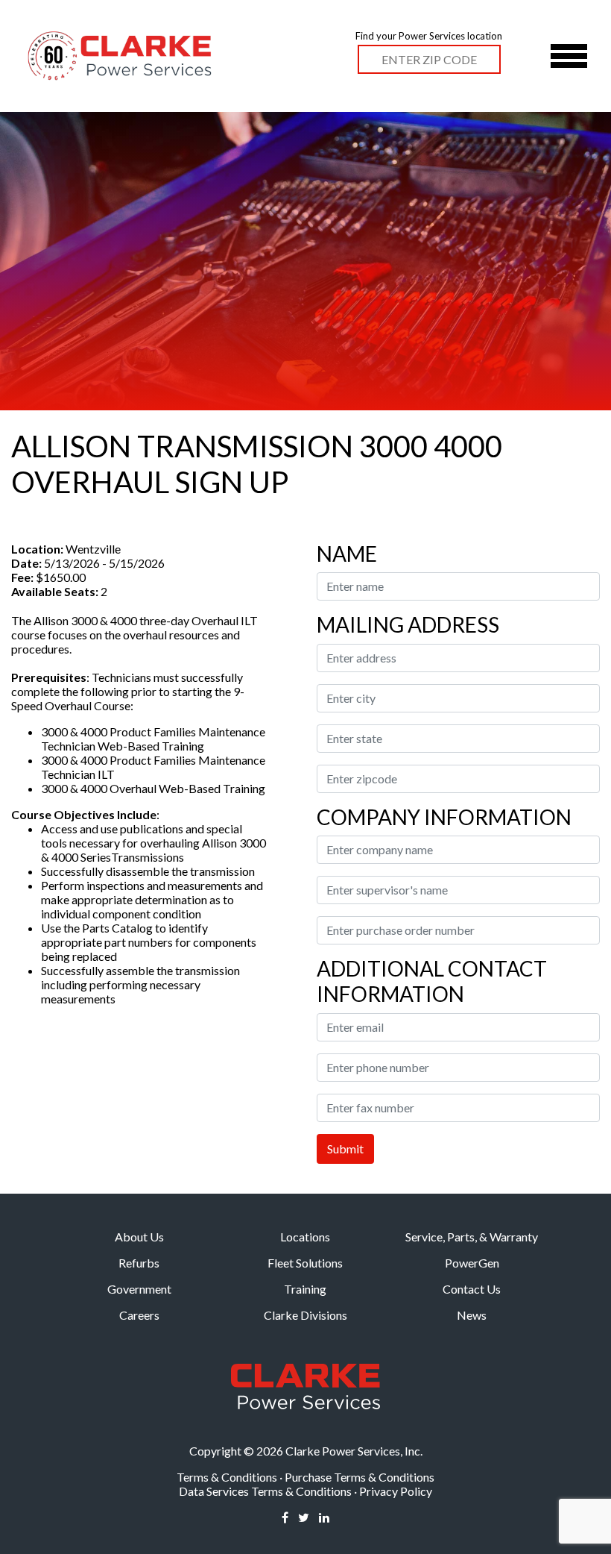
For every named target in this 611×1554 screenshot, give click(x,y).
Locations (305, 1236)
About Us (139, 1236)
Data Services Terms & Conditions (265, 1491)
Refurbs (138, 1263)
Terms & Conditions (227, 1477)
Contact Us (472, 1289)
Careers (139, 1315)
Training (305, 1289)
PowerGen (472, 1263)
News (472, 1315)
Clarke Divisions (305, 1315)
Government (139, 1289)
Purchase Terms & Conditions (359, 1477)
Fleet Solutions (305, 1263)
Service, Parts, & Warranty (471, 1236)
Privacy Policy (395, 1491)
